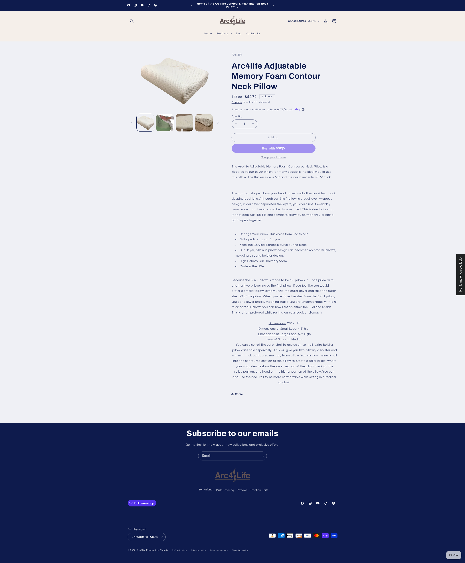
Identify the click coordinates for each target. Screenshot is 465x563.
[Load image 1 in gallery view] (145, 122)
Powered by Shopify (157, 550)
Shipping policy (240, 550)
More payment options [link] (273, 157)
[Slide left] (132, 123)
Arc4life (141, 550)
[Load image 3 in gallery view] (184, 122)
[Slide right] (218, 123)
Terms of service (219, 550)
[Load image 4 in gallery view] (204, 122)
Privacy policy (198, 550)
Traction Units (259, 490)
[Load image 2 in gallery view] (165, 122)
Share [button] (239, 394)
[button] (132, 21)
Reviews (242, 490)
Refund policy (179, 550)
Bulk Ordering (225, 490)
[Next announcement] (273, 5)
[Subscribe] (262, 456)
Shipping (237, 102)
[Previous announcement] (192, 5)
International (205, 489)
